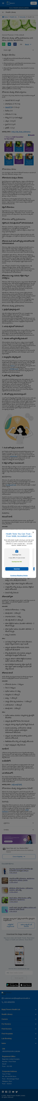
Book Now (17, 569)
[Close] (33, 532)
